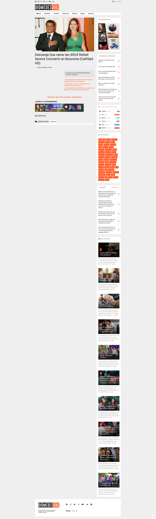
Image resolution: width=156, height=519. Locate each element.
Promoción (109, 172)
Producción (101, 152)
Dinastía (101, 144)
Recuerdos (101, 142)
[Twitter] (44, 1)
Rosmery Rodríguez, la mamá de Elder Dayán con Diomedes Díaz (108, 304)
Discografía (108, 164)
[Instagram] (41, 1)
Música (113, 142)
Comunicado (108, 149)
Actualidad (114, 157)
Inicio (39, 13)
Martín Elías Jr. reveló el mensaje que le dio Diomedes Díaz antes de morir (77, 84)
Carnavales (116, 172)
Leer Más (113, 264)
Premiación (111, 169)
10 (101, 480)
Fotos (100, 147)
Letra (117, 167)
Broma (107, 180)
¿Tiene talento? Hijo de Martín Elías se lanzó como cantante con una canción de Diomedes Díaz (79, 88)
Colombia (101, 169)
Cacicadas (101, 164)
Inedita (113, 174)
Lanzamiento (109, 154)
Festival (101, 159)
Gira (106, 169)
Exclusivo (106, 144)
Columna (101, 167)
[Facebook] (38, 1)
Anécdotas (47, 13)
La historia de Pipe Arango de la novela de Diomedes (108, 457)
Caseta (112, 167)
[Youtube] (50, 1)
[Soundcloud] (53, 1)
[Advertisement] (91, 7)
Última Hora (65, 13)
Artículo (108, 139)
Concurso (101, 177)
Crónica (114, 152)
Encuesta (115, 177)
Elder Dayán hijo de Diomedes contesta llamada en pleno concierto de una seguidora (78, 80)
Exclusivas (91, 13)
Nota (104, 139)
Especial (107, 142)
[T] (35, 1)
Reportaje (101, 157)
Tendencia (56, 13)
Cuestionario (102, 174)
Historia (111, 147)
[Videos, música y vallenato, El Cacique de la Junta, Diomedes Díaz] (47, 9)
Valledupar (101, 162)
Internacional (113, 159)
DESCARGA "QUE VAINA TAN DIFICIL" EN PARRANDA (64, 97)
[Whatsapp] (47, 1)
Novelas (83, 13)
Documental (113, 162)
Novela (115, 154)
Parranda (106, 159)
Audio (106, 162)
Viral (106, 177)
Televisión (101, 149)
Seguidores (102, 154)
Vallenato (107, 167)
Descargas (101, 180)
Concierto (108, 152)
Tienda (110, 177)
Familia (114, 149)
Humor (108, 174)
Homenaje (114, 139)
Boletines (74, 13)
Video (100, 139)
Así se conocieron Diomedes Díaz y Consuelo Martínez (107, 329)
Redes (114, 164)
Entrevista (105, 147)
